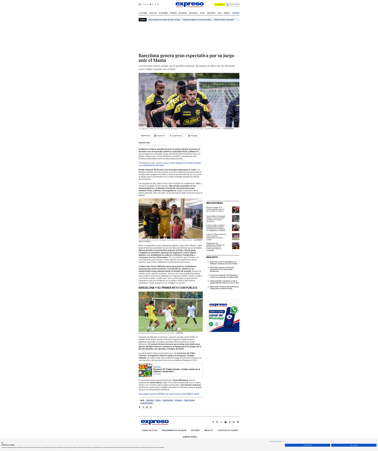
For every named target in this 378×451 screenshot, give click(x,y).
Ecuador (183, 13)
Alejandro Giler (144, 142)
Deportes (211, 13)
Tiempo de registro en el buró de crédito (197, 20)
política (153, 13)
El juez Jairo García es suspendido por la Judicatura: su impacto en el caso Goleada (223, 263)
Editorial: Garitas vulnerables (224, 20)
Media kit (208, 430)
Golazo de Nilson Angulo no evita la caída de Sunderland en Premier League (216, 236)
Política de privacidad (276, 441)
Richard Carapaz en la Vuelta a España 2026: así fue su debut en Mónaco (215, 209)
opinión (173, 13)
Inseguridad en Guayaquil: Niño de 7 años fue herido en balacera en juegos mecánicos (215, 218)
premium (235, 13)
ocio (220, 13)
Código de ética (149, 430)
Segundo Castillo (147, 403)
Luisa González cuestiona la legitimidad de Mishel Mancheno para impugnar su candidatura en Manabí (215, 227)
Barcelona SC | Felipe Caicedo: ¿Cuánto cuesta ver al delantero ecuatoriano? (176, 370)
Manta (158, 400)
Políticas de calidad (228, 430)
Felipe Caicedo (189, 400)
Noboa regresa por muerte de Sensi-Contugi (164, 20)
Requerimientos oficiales (174, 430)
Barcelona (150, 400)
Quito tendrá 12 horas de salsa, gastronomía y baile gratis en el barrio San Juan (224, 287)
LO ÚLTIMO (143, 13)
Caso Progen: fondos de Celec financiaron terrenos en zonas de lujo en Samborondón (224, 276)
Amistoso (178, 400)
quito (202, 13)
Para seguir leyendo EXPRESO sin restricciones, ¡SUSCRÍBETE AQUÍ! (169, 394)
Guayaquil (193, 13)
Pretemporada (168, 400)
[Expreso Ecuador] (155, 424)
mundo (227, 13)
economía (163, 13)
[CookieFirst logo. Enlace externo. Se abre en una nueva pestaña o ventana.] (2, 443)
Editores (195, 430)
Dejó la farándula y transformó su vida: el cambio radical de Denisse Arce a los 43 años (224, 282)
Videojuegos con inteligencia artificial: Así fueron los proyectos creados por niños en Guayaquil (215, 246)
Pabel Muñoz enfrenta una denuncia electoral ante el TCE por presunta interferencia (222, 269)
